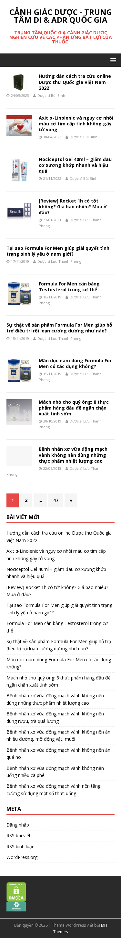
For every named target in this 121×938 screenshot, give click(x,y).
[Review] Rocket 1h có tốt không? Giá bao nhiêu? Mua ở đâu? (73, 206)
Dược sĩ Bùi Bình (51, 95)
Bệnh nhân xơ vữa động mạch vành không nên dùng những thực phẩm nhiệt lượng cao (73, 455)
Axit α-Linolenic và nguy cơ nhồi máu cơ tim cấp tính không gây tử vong (76, 124)
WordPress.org (21, 857)
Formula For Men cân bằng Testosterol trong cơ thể (69, 287)
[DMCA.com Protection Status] (16, 898)
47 (55, 500)
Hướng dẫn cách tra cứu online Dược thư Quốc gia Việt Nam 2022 (75, 82)
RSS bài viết (18, 835)
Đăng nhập (17, 825)
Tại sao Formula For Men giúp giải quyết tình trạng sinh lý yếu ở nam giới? (57, 251)
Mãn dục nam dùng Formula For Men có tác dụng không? (75, 363)
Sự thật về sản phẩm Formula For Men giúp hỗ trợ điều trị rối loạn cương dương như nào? (59, 328)
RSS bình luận (20, 846)
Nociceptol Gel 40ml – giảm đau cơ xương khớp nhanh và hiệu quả (75, 165)
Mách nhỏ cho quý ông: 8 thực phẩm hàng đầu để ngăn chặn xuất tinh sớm (74, 408)
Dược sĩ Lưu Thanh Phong (59, 261)
